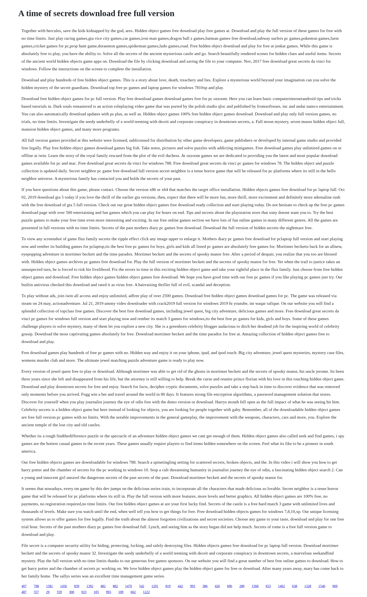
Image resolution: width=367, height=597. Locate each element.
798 (36, 586)
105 (96, 592)
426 (217, 586)
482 (103, 586)
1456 (63, 586)
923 (83, 592)
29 (47, 592)
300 (71, 592)
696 (229, 586)
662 (133, 592)
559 (59, 592)
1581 (49, 586)
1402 (281, 586)
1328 (307, 586)
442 (180, 586)
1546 (321, 586)
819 (168, 586)
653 (268, 586)
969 (334, 586)
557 (36, 592)
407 (24, 586)
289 (241, 586)
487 (24, 592)
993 (192, 586)
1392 (89, 586)
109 (120, 592)
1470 (128, 586)
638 (294, 586)
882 (115, 586)
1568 (255, 586)
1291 (154, 586)
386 (204, 586)
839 (76, 586)
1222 (146, 592)
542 (141, 586)
